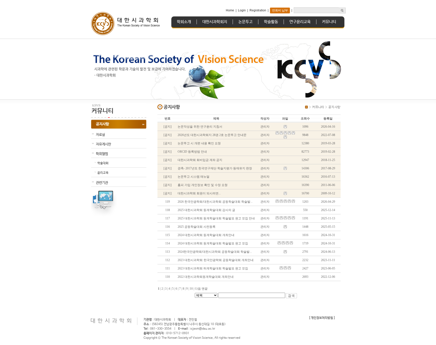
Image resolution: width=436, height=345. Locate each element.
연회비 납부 (280, 10)
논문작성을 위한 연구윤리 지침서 (200, 126)
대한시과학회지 (214, 21)
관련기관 (102, 183)
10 (192, 288)
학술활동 (271, 21)
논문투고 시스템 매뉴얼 (193, 176)
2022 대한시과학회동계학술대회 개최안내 (206, 277)
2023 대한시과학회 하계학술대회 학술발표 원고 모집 (213, 268)
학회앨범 (102, 154)
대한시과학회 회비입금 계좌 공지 (200, 160)
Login (242, 10)
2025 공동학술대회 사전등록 (196, 226)
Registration (258, 10)
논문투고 (245, 21)
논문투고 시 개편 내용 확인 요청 (199, 143)
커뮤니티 (329, 21)
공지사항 (102, 124)
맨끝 (205, 288)
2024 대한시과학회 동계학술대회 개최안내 (206, 235)
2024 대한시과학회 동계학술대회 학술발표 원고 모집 (213, 243)
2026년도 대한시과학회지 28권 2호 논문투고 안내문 (212, 135)
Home (230, 10)
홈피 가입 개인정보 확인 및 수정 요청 (203, 185)
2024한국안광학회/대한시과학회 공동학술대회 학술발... (215, 252)
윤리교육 (102, 173)
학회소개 (184, 21)
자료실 (100, 135)
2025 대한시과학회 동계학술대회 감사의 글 (206, 210)
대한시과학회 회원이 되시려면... (199, 193)
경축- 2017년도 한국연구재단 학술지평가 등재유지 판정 (215, 168)
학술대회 (102, 163)
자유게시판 (103, 144)
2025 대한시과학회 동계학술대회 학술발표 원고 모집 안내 (216, 218)
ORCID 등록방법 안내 (192, 151)
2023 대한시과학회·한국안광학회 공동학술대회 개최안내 (216, 260)
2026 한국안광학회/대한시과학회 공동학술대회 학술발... (215, 201)
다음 (198, 288)
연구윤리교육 (300, 21)
